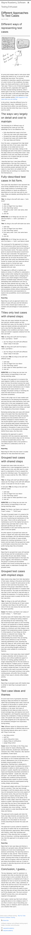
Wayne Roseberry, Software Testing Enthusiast (13, 4)
